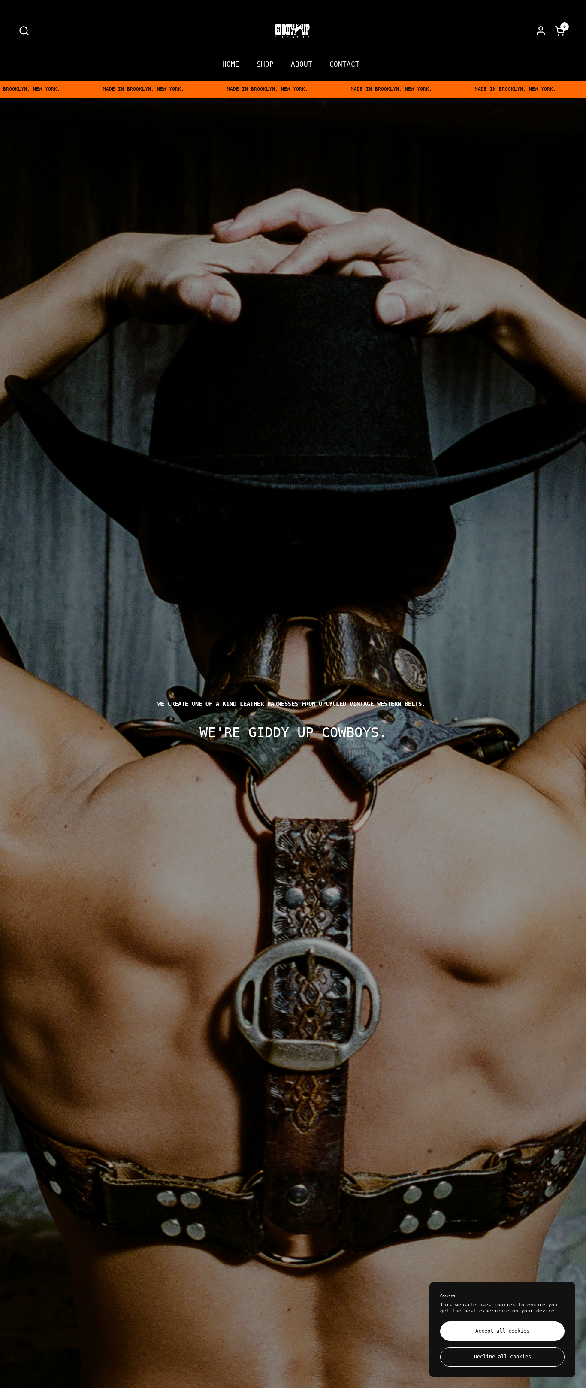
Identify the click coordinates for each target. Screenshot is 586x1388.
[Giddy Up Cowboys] (293, 30)
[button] (23, 30)
